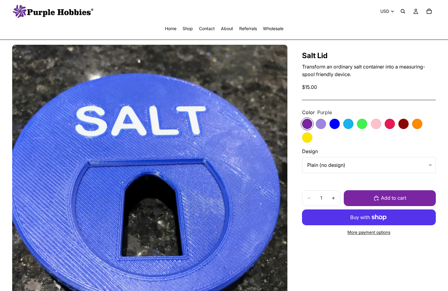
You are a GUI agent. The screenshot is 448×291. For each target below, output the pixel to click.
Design (310, 151)
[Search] (403, 11)
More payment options (368, 232)
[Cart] (429, 11)
